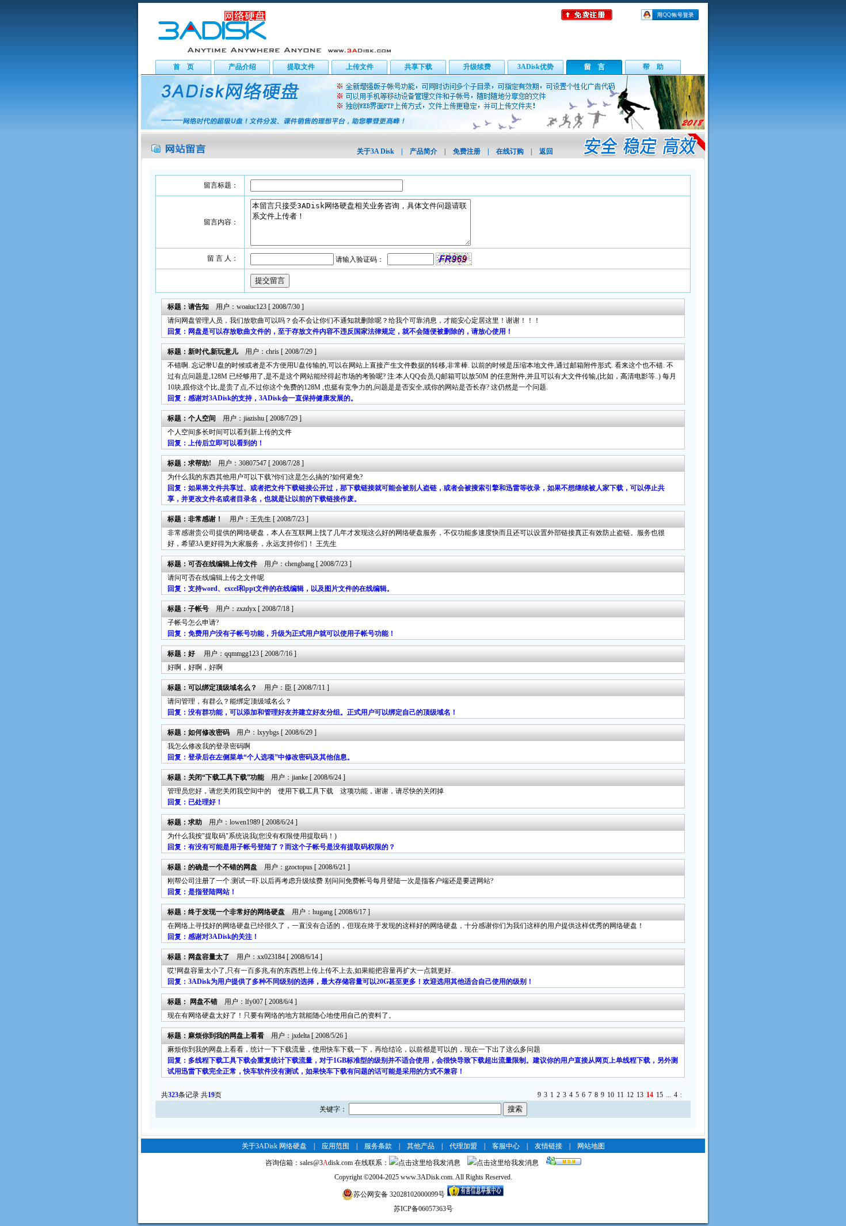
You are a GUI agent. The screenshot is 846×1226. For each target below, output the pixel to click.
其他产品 (421, 1146)
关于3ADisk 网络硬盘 (274, 1146)
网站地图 (591, 1146)
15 (659, 1095)
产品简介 (423, 151)
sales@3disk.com (326, 1163)
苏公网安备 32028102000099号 (399, 1194)
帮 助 (653, 67)
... (668, 1095)
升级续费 (477, 67)
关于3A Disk (375, 151)
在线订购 (510, 151)
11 (620, 1095)
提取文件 (301, 67)
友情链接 (548, 1146)
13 (640, 1095)
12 (630, 1095)
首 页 (183, 67)
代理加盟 (463, 1146)
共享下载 (418, 67)
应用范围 (335, 1146)
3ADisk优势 (535, 67)
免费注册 (467, 151)
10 (610, 1095)
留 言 (594, 67)
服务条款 (378, 1146)
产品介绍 (242, 67)
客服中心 (506, 1146)
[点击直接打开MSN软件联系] (563, 1163)
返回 (546, 151)
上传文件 (360, 67)
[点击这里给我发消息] (424, 1163)
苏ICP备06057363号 (423, 1209)
